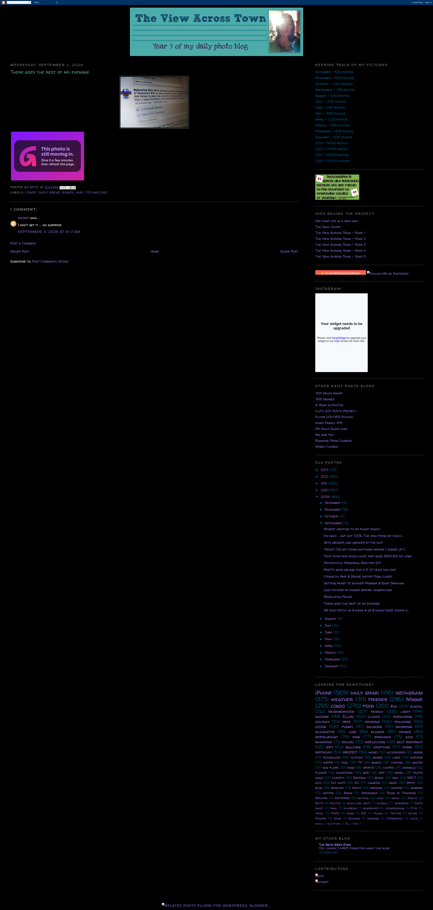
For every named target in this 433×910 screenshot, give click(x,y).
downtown (344, 772)
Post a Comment (23, 243)
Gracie (412, 798)
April (329, 645)
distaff (23, 217)
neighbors (401, 803)
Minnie (414, 699)
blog (318, 787)
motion (328, 792)
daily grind (49, 192)
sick (318, 782)
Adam (348, 792)
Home (155, 251)
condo (31, 192)
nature (322, 716)
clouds (374, 716)
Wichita (321, 798)
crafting (381, 747)
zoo (356, 823)
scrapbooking (394, 808)
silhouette (325, 731)
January (332, 666)
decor (320, 726)
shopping (404, 726)
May (329, 639)
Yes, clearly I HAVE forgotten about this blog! (354, 848)
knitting (363, 798)
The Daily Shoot (328, 226)
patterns (342, 798)
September (334, 523)
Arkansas (369, 792)
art (382, 772)
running (373, 818)
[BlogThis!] (64, 187)
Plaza (378, 813)
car (352, 731)
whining (372, 721)
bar (366, 772)
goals (319, 823)
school (416, 706)
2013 (325, 469)
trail (333, 808)
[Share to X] (67, 187)
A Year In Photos (329, 405)
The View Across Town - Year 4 (340, 250)
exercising (402, 716)
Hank (350, 813)
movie (395, 798)
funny (347, 726)
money (373, 752)
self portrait (410, 742)
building (353, 747)
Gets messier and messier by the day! (353, 542)
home (407, 747)
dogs (350, 767)
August (331, 618)
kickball (382, 803)
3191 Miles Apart (329, 393)
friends (377, 699)
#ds (393, 706)
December (333, 502)
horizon (416, 757)
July (328, 625)
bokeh (399, 772)
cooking (397, 762)
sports (368, 767)
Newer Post (19, 251)
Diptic (410, 782)
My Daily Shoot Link (331, 428)
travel (347, 742)
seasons (374, 726)
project (350, 752)
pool (344, 762)
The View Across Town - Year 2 (340, 238)
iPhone (323, 692)
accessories (396, 752)
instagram (409, 692)
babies (376, 762)
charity (338, 777)
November (333, 509)
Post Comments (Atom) (50, 261)
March (331, 652)
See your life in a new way (336, 221)
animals (408, 767)
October (332, 516)
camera (374, 782)
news (337, 818)
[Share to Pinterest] (74, 187)
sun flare (331, 767)
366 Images (324, 399)
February (333, 659)
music (393, 782)
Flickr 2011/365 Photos (334, 417)
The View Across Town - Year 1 (340, 232)
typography (394, 818)
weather (342, 699)
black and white (359, 803)
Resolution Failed (338, 596)
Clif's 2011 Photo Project (335, 411)
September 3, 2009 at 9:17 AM (49, 231)
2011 (324, 483)
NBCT (411, 777)
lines (396, 757)
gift (329, 747)
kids (409, 737)
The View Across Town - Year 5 (340, 256)
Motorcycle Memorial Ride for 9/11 (352, 562)
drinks (405, 731)
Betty (319, 803)
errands (382, 737)
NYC (364, 813)
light (405, 711)
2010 (325, 490)
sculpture (333, 823)
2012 (325, 476)
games (68, 192)
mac (80, 192)
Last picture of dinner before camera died (358, 590)
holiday (322, 721)
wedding (376, 787)
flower (321, 772)
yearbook (350, 808)
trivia (319, 813)
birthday (323, 752)
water (328, 762)
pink (356, 737)
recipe (412, 813)
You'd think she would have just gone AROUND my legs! (368, 556)
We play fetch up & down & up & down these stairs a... (367, 610)
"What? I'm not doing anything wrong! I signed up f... (365, 549)
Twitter (395, 813)
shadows (323, 742)
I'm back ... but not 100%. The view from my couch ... (364, 535)
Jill (347, 823)
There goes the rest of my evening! (352, 603)
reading (354, 818)
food (368, 705)
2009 (326, 496)
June (329, 632)
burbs (418, 752)
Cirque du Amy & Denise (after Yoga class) (358, 576)
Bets (35, 187)
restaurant (326, 737)
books (379, 777)
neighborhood (341, 711)
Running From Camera (333, 440)
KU (357, 782)
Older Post (289, 251)
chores (388, 767)
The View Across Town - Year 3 (340, 244)
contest (397, 787)
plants (377, 731)
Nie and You (324, 434)
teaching (402, 721)
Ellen (348, 716)
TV (360, 762)
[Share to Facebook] (71, 187)
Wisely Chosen (326, 446)
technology (97, 192)
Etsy (414, 808)
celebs (414, 818)
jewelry (337, 787)
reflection (375, 742)
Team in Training (401, 792)
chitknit (322, 882)
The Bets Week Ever (335, 844)
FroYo (335, 813)
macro (417, 762)
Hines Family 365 (329, 422)
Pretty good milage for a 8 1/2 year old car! (360, 569)
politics (335, 803)
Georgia (359, 777)
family (377, 711)
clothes (356, 757)
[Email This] (61, 187)
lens (380, 798)
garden (417, 787)
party (357, 787)
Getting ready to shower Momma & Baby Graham (364, 583)
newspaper (371, 808)
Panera (320, 818)
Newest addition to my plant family (352, 529)
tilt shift (338, 782)
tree (346, 721)
